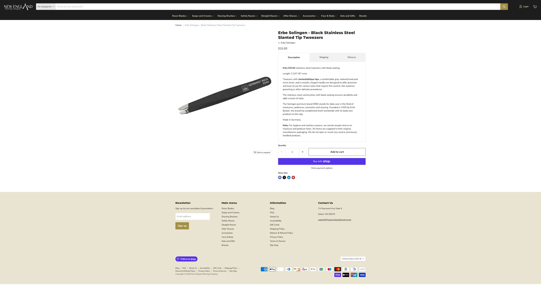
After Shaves (290, 15)
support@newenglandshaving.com (334, 219)
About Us (274, 216)
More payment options (321, 168)
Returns (352, 57)
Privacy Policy (276, 237)
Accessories (309, 15)
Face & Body (328, 15)
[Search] (504, 6)
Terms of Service (277, 241)
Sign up (182, 225)
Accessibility (275, 220)
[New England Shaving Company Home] (18, 6)
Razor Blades (179, 15)
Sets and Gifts (347, 15)
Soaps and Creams (202, 15)
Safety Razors (248, 15)
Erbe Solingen (288, 42)
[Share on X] (284, 177)
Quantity (282, 145)
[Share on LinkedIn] (289, 177)
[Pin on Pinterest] (293, 177)
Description (294, 57)
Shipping (323, 57)
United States (351, 258)
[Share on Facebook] (279, 177)
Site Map (274, 245)
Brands (363, 15)
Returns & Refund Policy (281, 233)
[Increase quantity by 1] (302, 152)
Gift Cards (274, 224)
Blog (272, 208)
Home (178, 25)
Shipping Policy (277, 228)
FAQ (272, 212)
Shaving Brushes (226, 15)
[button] (524, 6)
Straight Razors (269, 15)
